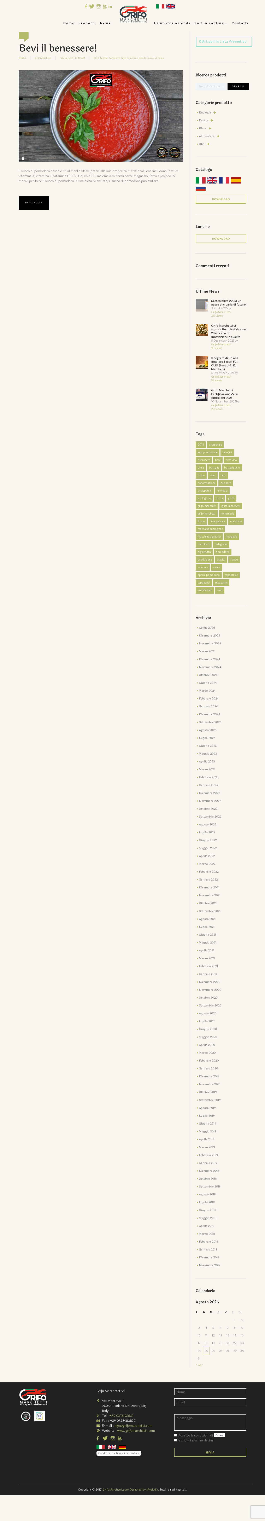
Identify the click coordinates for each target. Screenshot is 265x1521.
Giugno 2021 (207, 935)
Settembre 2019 (210, 1100)
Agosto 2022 (207, 824)
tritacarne (221, 583)
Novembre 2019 (209, 1084)
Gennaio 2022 (208, 879)
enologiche (204, 498)
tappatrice (231, 575)
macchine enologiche (210, 529)
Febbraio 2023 (209, 777)
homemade (227, 514)
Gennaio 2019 (208, 1163)
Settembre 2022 (210, 816)
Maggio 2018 (207, 1218)
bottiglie (214, 468)
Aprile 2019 (206, 1139)
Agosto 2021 (207, 919)
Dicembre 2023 (209, 714)
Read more (33, 202)
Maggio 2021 (207, 942)
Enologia (205, 112)
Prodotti (87, 23)
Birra (202, 128)
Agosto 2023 (207, 730)
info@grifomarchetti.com (133, 1425)
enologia (222, 491)
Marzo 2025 (207, 651)
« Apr (199, 1365)
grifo (231, 498)
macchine (236, 521)
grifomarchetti (207, 514)
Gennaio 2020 (208, 1068)
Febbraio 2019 (208, 1155)
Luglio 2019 (207, 1116)
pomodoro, (133, 58)
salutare (203, 567)
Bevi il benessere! (58, 48)
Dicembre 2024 (209, 659)
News (105, 23)
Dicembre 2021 (209, 887)
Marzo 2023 (207, 769)
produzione (205, 560)
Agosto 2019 (207, 1108)
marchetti (204, 544)
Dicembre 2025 (209, 635)
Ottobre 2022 (208, 809)
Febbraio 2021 (208, 966)
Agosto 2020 (208, 1013)
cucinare (225, 483)
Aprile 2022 (207, 856)
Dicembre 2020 (209, 982)
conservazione (206, 483)
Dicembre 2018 (209, 1171)
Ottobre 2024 (208, 675)
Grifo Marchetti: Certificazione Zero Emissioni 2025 (224, 394)
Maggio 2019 (207, 1131)
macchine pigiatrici (209, 537)
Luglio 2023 (207, 738)
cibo (223, 475)
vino (219, 590)
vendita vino (205, 590)
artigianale (215, 445)
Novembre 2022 (210, 801)
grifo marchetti (231, 506)
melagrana (221, 544)
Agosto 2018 (207, 1194)
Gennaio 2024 (208, 706)
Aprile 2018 (206, 1226)
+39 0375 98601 (121, 1415)
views (217, 316)
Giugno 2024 (208, 683)
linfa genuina (217, 521)
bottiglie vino (232, 468)
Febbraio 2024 (209, 698)
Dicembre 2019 (209, 1076)
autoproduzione (207, 452)
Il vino (201, 521)
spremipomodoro (209, 575)
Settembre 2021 (210, 911)
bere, (123, 58)
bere (217, 460)
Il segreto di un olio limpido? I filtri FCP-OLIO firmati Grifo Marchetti (225, 363)
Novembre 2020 (210, 990)
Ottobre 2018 (208, 1179)
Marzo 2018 (207, 1234)
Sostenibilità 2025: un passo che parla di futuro (228, 303)
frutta (219, 498)
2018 (201, 445)
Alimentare (206, 136)
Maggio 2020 (208, 1037)
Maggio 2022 (208, 848)
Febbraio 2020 (209, 1060)
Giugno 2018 (207, 1210)
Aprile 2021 (206, 950)
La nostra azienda (172, 23)
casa (213, 475)
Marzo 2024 (207, 691)
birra (201, 468)
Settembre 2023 (210, 722)
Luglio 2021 (207, 927)
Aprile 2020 (207, 1045)
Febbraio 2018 (208, 1242)
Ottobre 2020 (208, 997)
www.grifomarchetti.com (136, 1430)
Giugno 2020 (208, 1029)
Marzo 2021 (207, 958)
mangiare (231, 537)
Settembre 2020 (210, 1005)
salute (216, 567)
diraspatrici (205, 491)
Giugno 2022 (208, 840)
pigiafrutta (204, 552)
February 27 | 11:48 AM (72, 58)
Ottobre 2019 (208, 1092)
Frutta (203, 120)
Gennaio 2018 (208, 1249)
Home (69, 23)
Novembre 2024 (210, 667)
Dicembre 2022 (209, 793)
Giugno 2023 (208, 746)
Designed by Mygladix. (145, 1489)
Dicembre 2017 (209, 1257)
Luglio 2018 (207, 1202)
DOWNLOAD (221, 199)
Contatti (240, 23)
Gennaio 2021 (208, 974)
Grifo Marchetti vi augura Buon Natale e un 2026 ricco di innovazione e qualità (228, 331)
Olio (201, 144)
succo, (150, 58)
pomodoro (222, 552)
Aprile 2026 (207, 628)
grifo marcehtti (207, 506)
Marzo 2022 (207, 864)
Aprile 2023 (207, 761)
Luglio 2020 (207, 1021)
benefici (227, 452)
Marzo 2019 (207, 1147)
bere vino (231, 460)
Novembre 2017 (209, 1265)
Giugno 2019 (207, 1123)
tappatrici (204, 583)
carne (201, 475)
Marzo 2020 (207, 1053)
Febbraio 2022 (209, 872)
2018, (97, 58)
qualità (221, 560)
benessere (204, 460)
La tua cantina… (211, 23)
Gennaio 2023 (208, 785)
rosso (234, 560)
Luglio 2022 (207, 832)
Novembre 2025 (210, 643)
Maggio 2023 (208, 753)
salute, (143, 58)
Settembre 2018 (210, 1186)
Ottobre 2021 (208, 903)
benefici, (104, 58)
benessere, (115, 58)
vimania (159, 58)
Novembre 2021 (209, 895)
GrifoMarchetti (43, 58)
